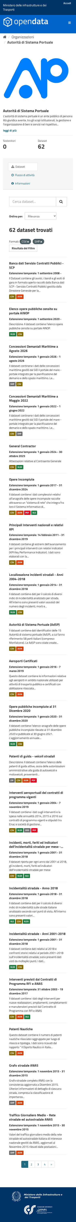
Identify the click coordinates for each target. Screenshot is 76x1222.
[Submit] (61, 201)
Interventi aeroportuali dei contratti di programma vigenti (36, 794)
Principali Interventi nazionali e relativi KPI (36, 527)
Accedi (67, 3)
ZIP (11, 780)
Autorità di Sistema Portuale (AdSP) (34, 624)
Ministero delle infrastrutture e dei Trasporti (24, 7)
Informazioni (22, 183)
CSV (12, 296)
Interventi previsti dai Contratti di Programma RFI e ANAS (33, 981)
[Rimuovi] (28, 241)
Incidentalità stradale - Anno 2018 (33, 888)
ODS (27, 830)
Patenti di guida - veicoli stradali (32, 756)
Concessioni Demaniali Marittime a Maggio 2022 (33, 398)
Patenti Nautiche (21, 1029)
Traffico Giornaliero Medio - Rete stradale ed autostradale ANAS (32, 1117)
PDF (27, 512)
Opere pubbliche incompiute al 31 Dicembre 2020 (32, 708)
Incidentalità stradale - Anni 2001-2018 (37, 933)
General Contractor (22, 446)
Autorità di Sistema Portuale (30, 42)
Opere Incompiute (21, 479)
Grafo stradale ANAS (23, 1065)
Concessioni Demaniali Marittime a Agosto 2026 (33, 348)
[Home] (4, 37)
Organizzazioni (23, 37)
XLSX (12, 334)
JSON (19, 296)
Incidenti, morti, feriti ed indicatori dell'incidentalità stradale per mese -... (36, 844)
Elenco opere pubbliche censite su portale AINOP (33, 311)
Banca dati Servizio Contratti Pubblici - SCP (36, 265)
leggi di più (10, 130)
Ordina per (15, 216)
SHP (12, 384)
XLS (34, 512)
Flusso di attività (24, 175)
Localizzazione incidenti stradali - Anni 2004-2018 (36, 576)
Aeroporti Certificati (23, 660)
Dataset (20, 166)
